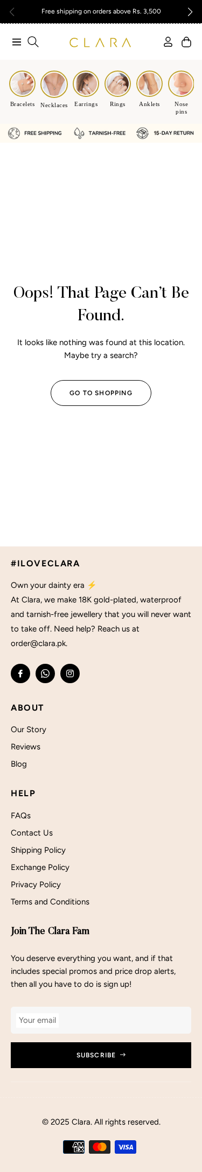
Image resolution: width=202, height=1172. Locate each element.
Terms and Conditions (50, 902)
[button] (190, 12)
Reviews (25, 747)
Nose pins (181, 108)
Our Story (28, 729)
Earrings (85, 104)
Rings (118, 104)
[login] (164, 41)
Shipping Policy (38, 850)
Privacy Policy (36, 884)
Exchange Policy (40, 867)
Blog (19, 764)
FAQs (21, 815)
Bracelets (22, 104)
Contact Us (32, 833)
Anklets (149, 104)
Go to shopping (101, 393)
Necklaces (54, 105)
